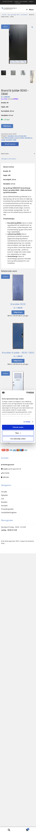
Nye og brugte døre (14, 14)
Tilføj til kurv (7, 126)
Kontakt (4, 505)
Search (9, 830)
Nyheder (4, 495)
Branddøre (24, 14)
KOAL (3, 543)
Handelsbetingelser (9, 512)
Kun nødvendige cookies (18, 438)
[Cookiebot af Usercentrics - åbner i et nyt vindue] (26, 393)
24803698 (5, 477)
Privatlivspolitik (7, 509)
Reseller (4, 502)
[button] (32, 27)
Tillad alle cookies (18, 427)
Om (2, 498)
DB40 (14, 140)
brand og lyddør (19, 138)
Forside (4, 14)
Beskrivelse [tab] (5, 154)
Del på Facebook (9, 144)
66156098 (6, 473)
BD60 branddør (9, 138)
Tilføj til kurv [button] (18, 312)
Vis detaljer (27, 421)
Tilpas (17, 433)
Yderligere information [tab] (8, 159)
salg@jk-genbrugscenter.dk (12, 469)
